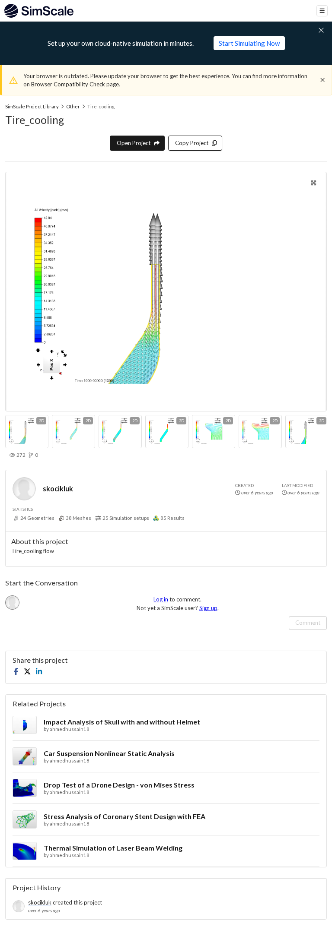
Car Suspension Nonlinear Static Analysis (109, 753)
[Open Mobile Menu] (322, 10)
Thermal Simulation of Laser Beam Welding (113, 848)
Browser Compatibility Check (68, 84)
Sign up (208, 607)
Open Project (133, 142)
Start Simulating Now (249, 43)
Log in (160, 599)
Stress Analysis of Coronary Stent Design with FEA (124, 816)
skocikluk (58, 488)
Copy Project (191, 142)
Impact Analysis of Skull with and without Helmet (122, 722)
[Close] (322, 79)
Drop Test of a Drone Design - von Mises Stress (119, 785)
